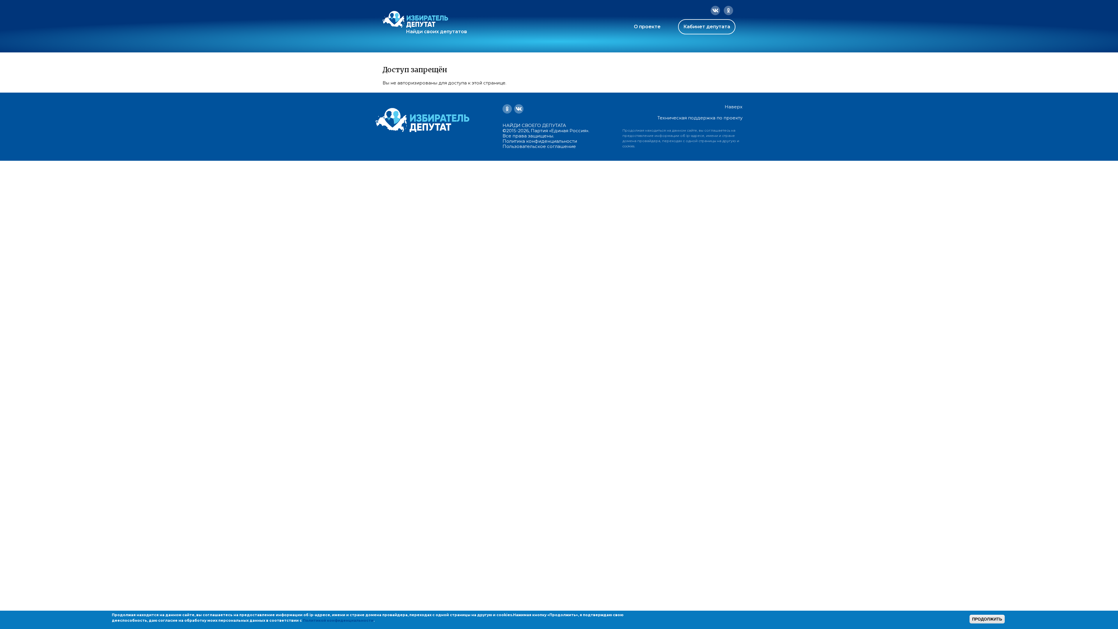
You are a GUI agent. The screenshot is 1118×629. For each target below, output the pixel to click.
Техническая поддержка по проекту (699, 118)
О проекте (647, 26)
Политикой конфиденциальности (338, 620)
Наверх (733, 106)
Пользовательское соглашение (539, 146)
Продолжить (987, 619)
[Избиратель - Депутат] (415, 19)
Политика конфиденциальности (540, 141)
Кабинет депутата (706, 26)
